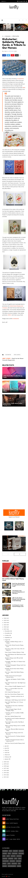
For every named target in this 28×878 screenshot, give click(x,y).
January (7, 759)
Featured (4, 853)
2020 (5, 762)
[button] (3, 1)
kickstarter (8, 36)
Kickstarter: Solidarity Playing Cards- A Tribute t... (14, 642)
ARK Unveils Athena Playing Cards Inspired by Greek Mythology (18, 599)
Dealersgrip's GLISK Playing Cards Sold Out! (15, 700)
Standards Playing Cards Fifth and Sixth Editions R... (14, 658)
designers (11, 858)
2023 (5, 625)
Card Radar (14, 853)
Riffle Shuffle (16, 36)
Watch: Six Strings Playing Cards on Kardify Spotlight (15, 726)
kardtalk (4, 866)
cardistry (21, 851)
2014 (5, 775)
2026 (5, 618)
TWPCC (9, 315)
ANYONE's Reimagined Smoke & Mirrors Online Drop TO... (14, 740)
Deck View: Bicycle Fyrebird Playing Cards (15, 743)
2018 (5, 766)
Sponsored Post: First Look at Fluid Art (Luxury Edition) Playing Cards (21, 29)
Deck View (15, 851)
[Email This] (17, 55)
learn (9, 863)
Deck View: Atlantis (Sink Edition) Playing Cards (14, 672)
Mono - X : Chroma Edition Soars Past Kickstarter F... (14, 689)
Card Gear (19, 856)
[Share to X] (8, 55)
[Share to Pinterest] (12, 55)
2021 (5, 629)
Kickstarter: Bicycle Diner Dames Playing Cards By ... (14, 669)
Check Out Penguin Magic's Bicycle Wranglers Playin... (13, 709)
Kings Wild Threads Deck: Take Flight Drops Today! (15, 683)
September (7, 637)
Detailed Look (5, 861)
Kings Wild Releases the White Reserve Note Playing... (15, 655)
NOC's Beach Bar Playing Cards (12, 692)
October (7, 635)
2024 (5, 622)
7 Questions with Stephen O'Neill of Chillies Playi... (15, 679)
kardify (4, 863)
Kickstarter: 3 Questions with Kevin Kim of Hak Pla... (14, 697)
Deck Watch (14, 863)
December (7, 631)
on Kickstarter (20, 78)
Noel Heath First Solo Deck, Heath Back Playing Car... (14, 706)
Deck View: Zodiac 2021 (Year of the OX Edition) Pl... (14, 649)
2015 (5, 772)
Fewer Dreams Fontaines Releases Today (14, 652)
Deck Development (12, 866)
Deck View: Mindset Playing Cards (13, 716)
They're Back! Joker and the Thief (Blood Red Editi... (14, 722)
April (6, 752)
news (10, 851)
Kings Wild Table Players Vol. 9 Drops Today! (14, 702)
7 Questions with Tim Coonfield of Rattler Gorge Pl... (14, 713)
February (7, 757)
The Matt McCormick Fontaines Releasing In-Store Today (15, 719)
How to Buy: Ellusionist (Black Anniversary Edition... (14, 729)
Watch (8, 856)
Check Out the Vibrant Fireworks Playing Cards (12, 359)
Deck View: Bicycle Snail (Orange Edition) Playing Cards (18, 585)
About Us (3, 1)
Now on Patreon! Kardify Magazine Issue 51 (15, 686)
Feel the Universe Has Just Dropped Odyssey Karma (13, 676)
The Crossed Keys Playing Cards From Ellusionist (14, 733)
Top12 (16, 858)
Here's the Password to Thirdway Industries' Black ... (15, 736)
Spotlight (13, 856)
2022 (5, 627)
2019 (5, 764)
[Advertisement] (17, 14)
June (6, 748)
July (6, 746)
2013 (5, 777)
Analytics (5, 858)
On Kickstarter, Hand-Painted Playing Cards (17, 605)
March (6, 755)
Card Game (18, 861)
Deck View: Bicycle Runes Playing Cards (14, 694)
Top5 (19, 863)
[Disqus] (14, 428)
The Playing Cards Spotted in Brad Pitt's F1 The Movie (18, 592)
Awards (18, 866)
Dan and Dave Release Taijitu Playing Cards (13, 579)
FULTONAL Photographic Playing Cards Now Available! (15, 665)
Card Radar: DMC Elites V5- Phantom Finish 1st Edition (15, 662)
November (7, 633)
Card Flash (21, 853)
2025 (5, 620)
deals (9, 853)
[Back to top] (24, 874)
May (6, 750)
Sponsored (12, 861)
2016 (5, 770)
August (6, 640)
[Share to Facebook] (4, 55)
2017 (5, 768)
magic (20, 858)
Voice (4, 856)
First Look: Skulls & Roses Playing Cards (6, 28)
